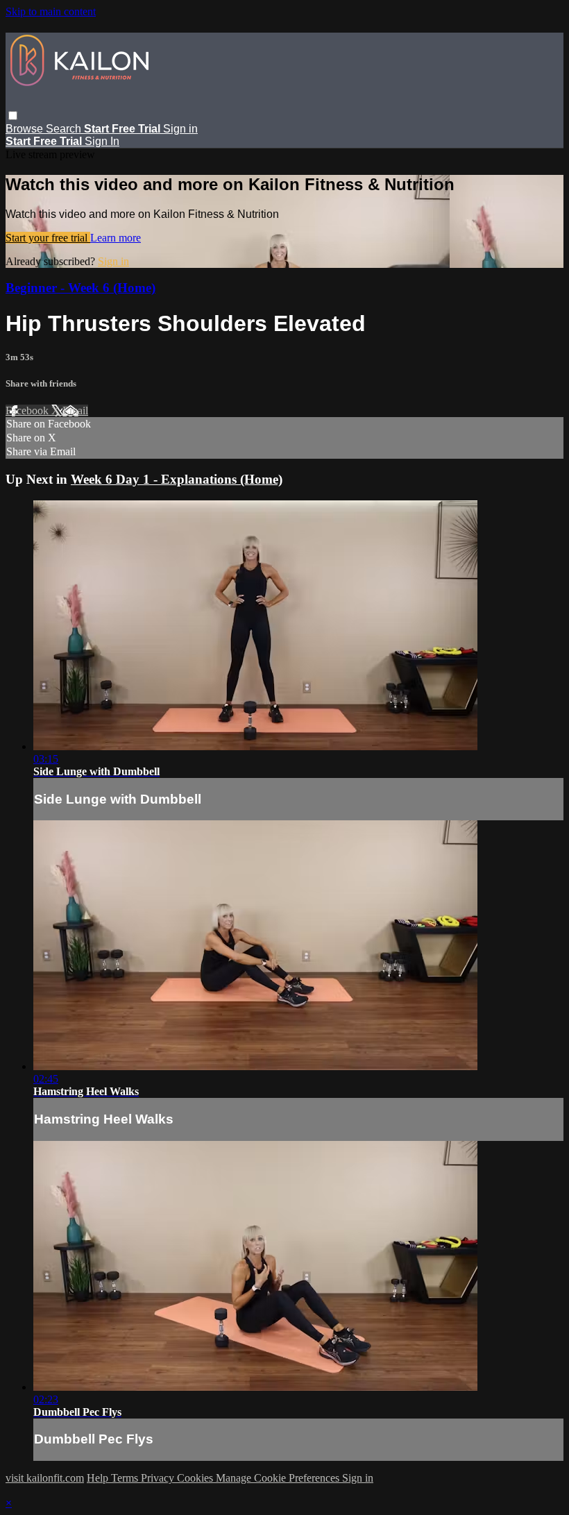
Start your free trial (48, 238)
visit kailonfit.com (45, 1478)
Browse (26, 129)
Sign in (180, 129)
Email (75, 410)
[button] (12, 115)
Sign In (102, 141)
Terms (126, 1478)
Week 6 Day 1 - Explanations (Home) (176, 479)
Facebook (28, 410)
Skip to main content (51, 11)
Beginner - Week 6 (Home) (80, 287)
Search (65, 129)
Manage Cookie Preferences (279, 1478)
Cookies (196, 1478)
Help (99, 1478)
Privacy (159, 1478)
